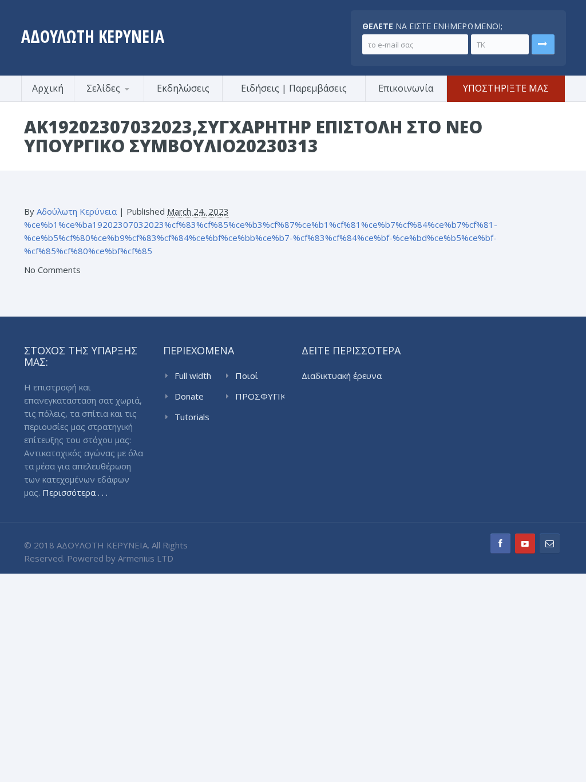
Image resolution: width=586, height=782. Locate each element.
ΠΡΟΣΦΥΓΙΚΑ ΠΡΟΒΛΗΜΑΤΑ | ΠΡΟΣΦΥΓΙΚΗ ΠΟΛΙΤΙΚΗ (259, 396)
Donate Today (189, 396)
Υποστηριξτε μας (506, 88)
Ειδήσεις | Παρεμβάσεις (294, 88)
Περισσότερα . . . (75, 492)
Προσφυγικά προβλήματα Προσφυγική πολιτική (130, 100)
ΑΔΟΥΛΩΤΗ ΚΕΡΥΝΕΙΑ (92, 36)
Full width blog (193, 376)
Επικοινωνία (405, 88)
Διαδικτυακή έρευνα (342, 375)
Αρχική (48, 88)
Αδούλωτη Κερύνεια (77, 211)
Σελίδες (103, 88)
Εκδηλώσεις (183, 88)
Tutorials (192, 416)
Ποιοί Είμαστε (251, 376)
